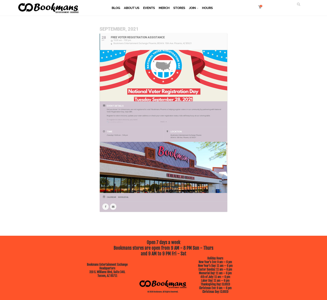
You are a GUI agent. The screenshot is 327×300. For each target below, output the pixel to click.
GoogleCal (123, 197)
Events (149, 8)
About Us (131, 8)
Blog (116, 8)
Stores (179, 8)
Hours (207, 8)
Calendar (111, 197)
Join (192, 8)
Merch (164, 8)
